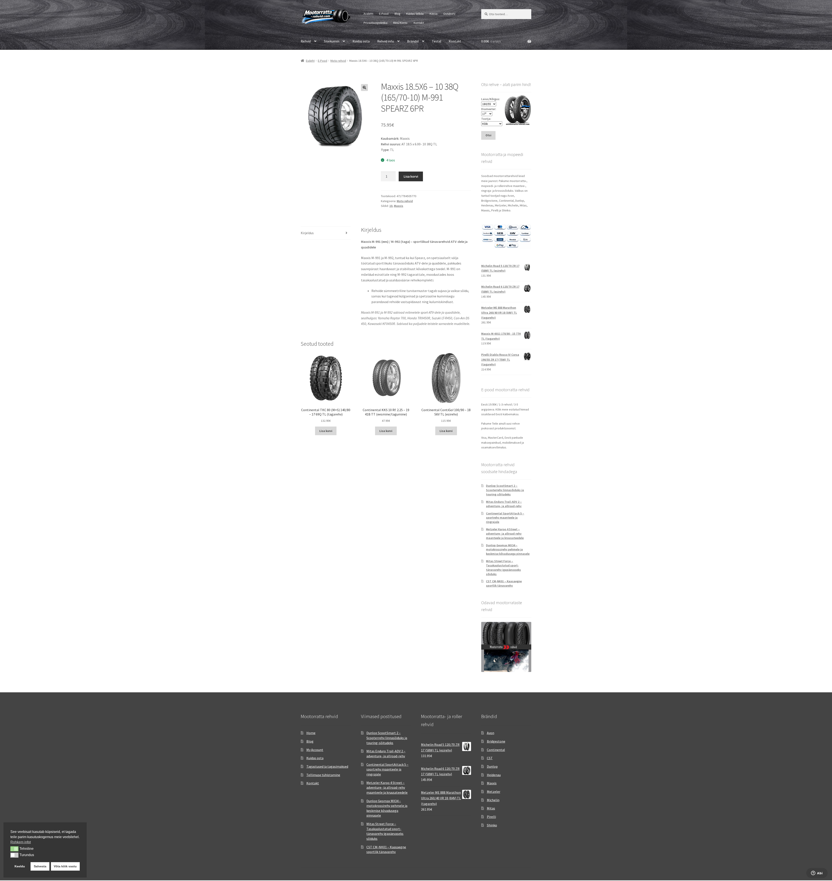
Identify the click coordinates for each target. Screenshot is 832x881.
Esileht (310, 61)
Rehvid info (385, 41)
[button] (364, 87)
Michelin (493, 800)
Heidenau (494, 775)
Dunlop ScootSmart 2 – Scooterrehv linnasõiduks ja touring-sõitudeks (505, 490)
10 (390, 206)
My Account (314, 750)
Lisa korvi (411, 176)
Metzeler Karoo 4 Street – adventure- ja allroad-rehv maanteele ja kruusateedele (505, 533)
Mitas (491, 808)
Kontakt (419, 23)
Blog (397, 14)
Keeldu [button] (20, 866)
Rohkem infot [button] (20, 842)
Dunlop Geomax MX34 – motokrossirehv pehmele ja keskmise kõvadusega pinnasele (508, 549)
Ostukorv (449, 14)
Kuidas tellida (415, 14)
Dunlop (492, 766)
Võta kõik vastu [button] (65, 866)
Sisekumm (331, 41)
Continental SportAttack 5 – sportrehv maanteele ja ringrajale (505, 517)
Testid (436, 41)
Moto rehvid (338, 61)
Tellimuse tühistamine (323, 775)
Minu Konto (400, 23)
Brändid (413, 41)
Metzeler (493, 791)
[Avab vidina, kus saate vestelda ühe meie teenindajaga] (817, 873)
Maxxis (398, 206)
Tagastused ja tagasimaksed (327, 766)
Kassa (433, 14)
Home (310, 733)
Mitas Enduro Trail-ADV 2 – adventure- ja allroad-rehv (504, 504)
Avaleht (368, 14)
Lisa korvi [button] (325, 431)
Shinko (492, 825)
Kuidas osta (361, 41)
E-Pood (383, 14)
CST (490, 758)
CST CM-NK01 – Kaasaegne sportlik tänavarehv (504, 583)
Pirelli (491, 816)
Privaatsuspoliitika (375, 23)
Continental (496, 750)
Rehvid (306, 41)
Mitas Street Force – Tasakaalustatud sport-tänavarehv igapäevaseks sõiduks (503, 567)
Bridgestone (496, 741)
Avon (490, 733)
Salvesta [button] (40, 866)
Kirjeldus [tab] (307, 233)
